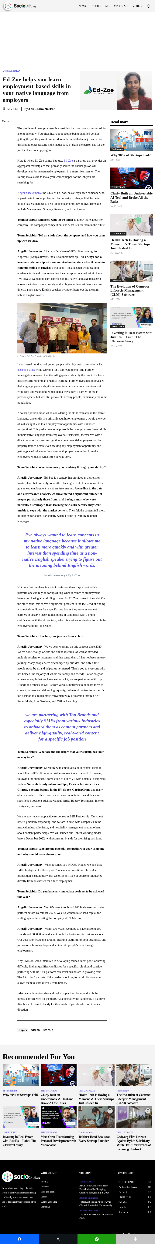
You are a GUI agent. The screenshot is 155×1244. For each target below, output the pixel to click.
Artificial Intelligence (88, 1198)
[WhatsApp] (5, 157)
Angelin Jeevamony (29, 192)
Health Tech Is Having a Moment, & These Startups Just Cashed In (130, 244)
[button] (148, 6)
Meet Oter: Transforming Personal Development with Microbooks (58, 1141)
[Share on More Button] (135, 1239)
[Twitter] (5, 139)
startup (48, 1030)
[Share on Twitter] (58, 1239)
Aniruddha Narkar (41, 109)
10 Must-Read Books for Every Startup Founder (94, 1139)
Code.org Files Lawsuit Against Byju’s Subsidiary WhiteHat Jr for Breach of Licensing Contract (133, 1143)
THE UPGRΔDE (118, 187)
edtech (35, 1030)
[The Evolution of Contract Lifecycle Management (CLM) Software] (131, 271)
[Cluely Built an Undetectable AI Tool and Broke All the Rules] (131, 178)
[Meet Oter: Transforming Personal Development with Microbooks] (59, 1117)
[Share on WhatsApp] (97, 1239)
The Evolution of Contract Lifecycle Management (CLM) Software (129, 290)
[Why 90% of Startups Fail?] (131, 140)
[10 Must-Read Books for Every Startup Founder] (96, 1117)
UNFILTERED (11, 70)
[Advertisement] (77, 40)
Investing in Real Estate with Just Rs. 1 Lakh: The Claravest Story (131, 337)
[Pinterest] (5, 148)
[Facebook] (5, 130)
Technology (116, 280)
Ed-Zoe (68, 160)
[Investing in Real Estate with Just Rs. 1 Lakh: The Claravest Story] (131, 317)
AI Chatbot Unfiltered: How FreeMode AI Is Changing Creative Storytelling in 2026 (94, 1189)
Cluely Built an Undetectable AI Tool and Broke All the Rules (131, 197)
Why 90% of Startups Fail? (130, 155)
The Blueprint (117, 149)
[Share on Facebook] (19, 1239)
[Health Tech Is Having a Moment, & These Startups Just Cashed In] (131, 225)
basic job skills (26, 369)
